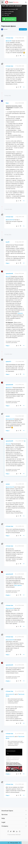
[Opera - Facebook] (8, 831)
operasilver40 (9, 273)
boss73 (7, 242)
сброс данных (18, 585)
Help (3, 818)
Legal (3, 822)
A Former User (9, 37)
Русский (5, 29)
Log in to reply (23, 29)
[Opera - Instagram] (19, 831)
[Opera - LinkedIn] (16, 831)
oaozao (8, 416)
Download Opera (10, 19)
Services (4, 814)
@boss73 (8, 276)
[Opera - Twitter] (10, 831)
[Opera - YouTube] (13, 831)
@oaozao (8, 444)
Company (5, 826)
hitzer (7, 103)
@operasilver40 (10, 219)
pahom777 (8, 361)
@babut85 (8, 40)
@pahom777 (9, 387)
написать (20, 313)
